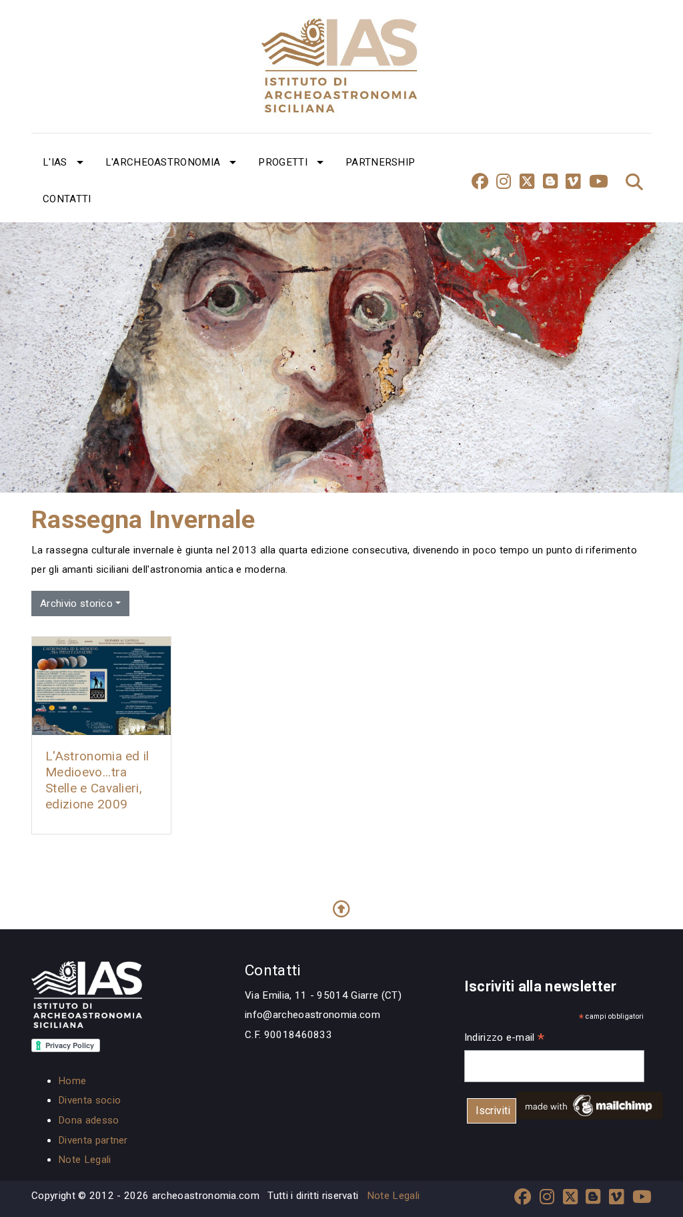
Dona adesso (88, 1120)
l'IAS (55, 162)
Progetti (282, 162)
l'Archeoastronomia (163, 162)
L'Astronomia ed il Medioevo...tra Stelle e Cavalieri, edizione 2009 (97, 780)
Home (72, 1081)
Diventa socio (89, 1100)
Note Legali (84, 1160)
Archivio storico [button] (76, 603)
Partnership (381, 162)
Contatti (67, 199)
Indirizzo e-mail (504, 1039)
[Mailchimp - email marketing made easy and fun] (589, 1105)
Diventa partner (93, 1140)
